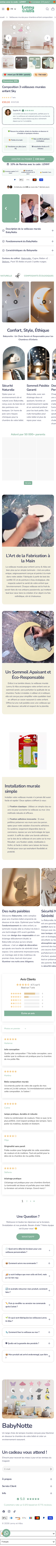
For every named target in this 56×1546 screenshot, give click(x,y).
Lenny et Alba (16, 1523)
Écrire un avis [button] (28, 1013)
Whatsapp (28, 1236)
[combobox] (28, 1533)
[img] (10, 1039)
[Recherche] (47, 9)
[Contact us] (6, 1533)
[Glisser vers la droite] (47, 38)
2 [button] (26, 1201)
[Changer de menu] (3, 9)
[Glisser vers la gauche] (8, 38)
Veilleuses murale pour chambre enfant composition (31, 17)
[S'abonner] (51, 1469)
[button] (6, 98)
